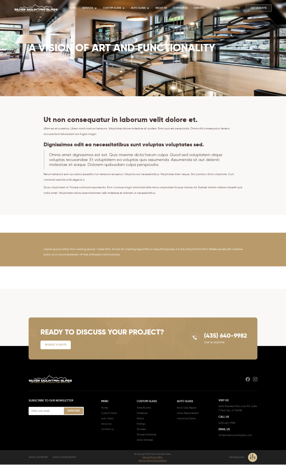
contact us (180, 8)
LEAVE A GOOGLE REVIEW (64, 457)
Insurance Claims (186, 418)
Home (72, 8)
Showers (141, 429)
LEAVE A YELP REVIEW (38, 457)
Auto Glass (107, 418)
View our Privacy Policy (152, 457)
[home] (36, 8)
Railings (141, 424)
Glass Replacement (188, 413)
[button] (89, 8)
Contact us (107, 429)
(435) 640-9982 (227, 423)
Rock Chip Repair (186, 408)
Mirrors (140, 418)
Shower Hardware (146, 434)
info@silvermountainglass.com (235, 435)
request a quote (56, 344)
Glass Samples (145, 440)
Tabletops (142, 413)
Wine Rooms (144, 408)
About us (161, 8)
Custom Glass (109, 413)
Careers (198, 8)
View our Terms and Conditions (152, 460)
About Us (106, 424)
